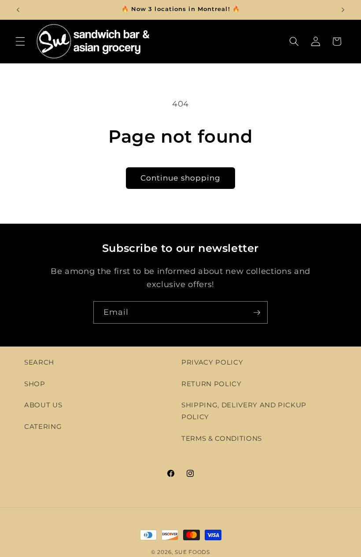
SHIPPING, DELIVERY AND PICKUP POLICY (243, 411)
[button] (20, 41)
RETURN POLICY (211, 384)
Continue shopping (180, 177)
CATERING (43, 426)
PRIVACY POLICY (212, 362)
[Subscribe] (256, 312)
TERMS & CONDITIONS (221, 438)
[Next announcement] (343, 9)
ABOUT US (43, 405)
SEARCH (39, 362)
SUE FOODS (192, 552)
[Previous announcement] (18, 9)
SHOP (34, 384)
